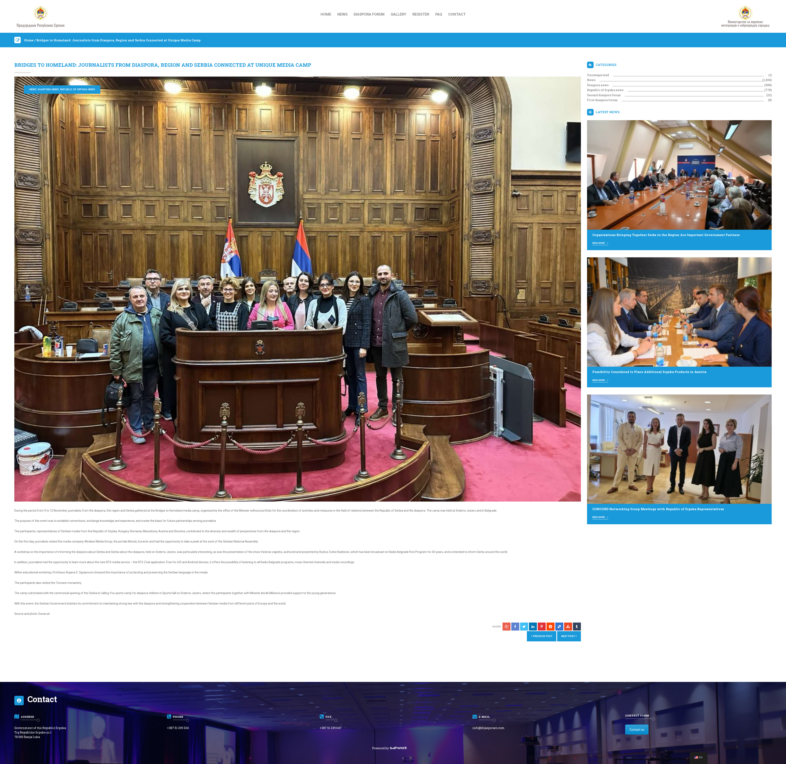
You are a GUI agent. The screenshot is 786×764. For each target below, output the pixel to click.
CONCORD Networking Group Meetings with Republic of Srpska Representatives (658, 509)
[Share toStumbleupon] (568, 627)
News (342, 14)
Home (326, 14)
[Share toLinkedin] (533, 627)
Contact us (636, 729)
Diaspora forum (369, 14)
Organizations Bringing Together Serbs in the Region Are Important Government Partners (666, 235)
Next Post (569, 636)
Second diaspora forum (604, 95)
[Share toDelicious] (559, 627)
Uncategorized (598, 75)
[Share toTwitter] (524, 627)
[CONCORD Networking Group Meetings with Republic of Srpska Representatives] (679, 448)
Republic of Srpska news (77, 89)
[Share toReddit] (550, 627)
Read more (598, 243)
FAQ (438, 14)
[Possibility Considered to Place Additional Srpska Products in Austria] (679, 311)
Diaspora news (48, 89)
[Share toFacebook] (515, 627)
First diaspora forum (602, 100)
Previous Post (541, 636)
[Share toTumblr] (577, 627)
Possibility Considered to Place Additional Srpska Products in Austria (649, 372)
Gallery (398, 14)
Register (420, 14)
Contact (457, 14)
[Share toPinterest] (542, 627)
